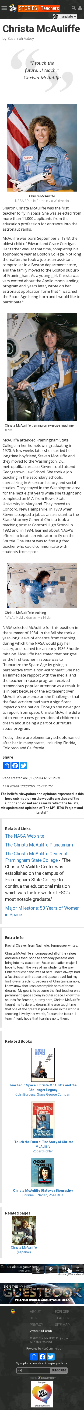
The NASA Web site (24, 836)
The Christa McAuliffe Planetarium (39, 845)
